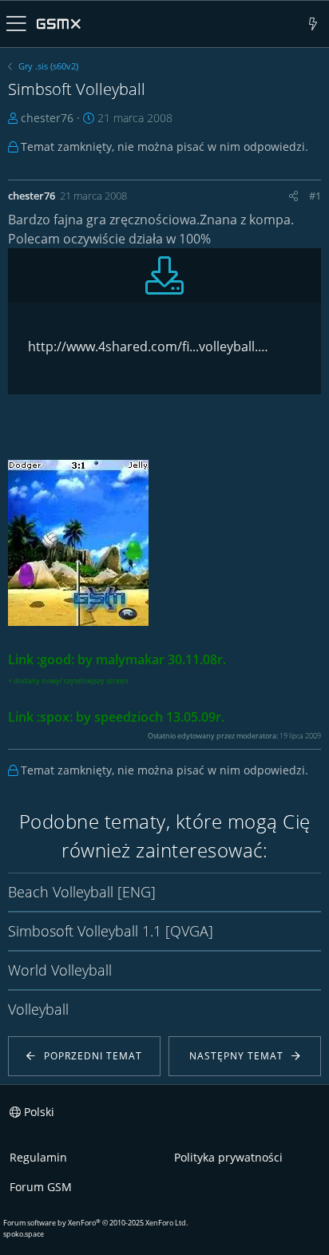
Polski (37, 1111)
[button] (16, 24)
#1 (315, 195)
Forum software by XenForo (95, 1222)
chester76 (47, 117)
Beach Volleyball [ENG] (82, 891)
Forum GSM (41, 1186)
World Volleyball (60, 970)
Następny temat (236, 1056)
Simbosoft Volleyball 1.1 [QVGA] (110, 930)
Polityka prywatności (228, 1157)
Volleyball (38, 1009)
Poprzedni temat (93, 1056)
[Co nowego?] (313, 24)
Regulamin (38, 1157)
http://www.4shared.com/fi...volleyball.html (150, 346)
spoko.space (23, 1234)
